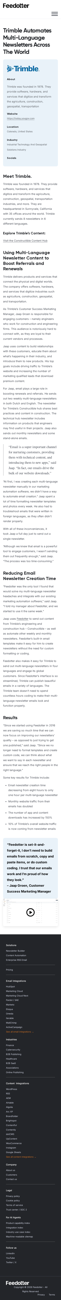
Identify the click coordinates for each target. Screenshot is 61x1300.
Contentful (11, 1125)
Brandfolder (12, 1116)
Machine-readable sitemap (19, 1236)
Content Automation (16, 955)
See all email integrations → (20, 1032)
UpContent (11, 1139)
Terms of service (14, 1205)
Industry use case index (18, 1232)
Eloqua (9, 1009)
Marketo (10, 1004)
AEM (8, 1098)
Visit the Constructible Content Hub (25, 240)
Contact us (11, 1179)
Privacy (41, 1294)
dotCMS (10, 1134)
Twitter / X (11, 1262)
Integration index (14, 1227)
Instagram (11, 1148)
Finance (10, 1045)
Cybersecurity (13, 1049)
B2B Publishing (13, 1054)
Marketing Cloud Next (17, 995)
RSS (8, 1093)
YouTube (10, 1258)
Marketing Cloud (14, 991)
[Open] (54, 14)
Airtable (10, 1102)
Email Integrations (16, 980)
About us (10, 1170)
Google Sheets (13, 1152)
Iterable (10, 1018)
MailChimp (11, 1023)
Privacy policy (13, 1196)
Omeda (9, 1013)
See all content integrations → (21, 1157)
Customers (11, 1175)
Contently (11, 1130)
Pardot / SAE (12, 1000)
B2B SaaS (11, 1063)
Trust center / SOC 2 (16, 1209)
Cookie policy (13, 1200)
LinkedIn (10, 1253)
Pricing (9, 970)
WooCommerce (14, 1143)
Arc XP (9, 1111)
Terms (52, 1294)
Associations (12, 1068)
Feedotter (22, 618)
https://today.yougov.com (20, 118)
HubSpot (10, 986)
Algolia (9, 1107)
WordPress (11, 1089)
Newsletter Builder (15, 951)
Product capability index (18, 1223)
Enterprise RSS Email (16, 960)
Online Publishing (15, 1072)
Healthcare (11, 1059)
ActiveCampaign (14, 1027)
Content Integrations (17, 1083)
